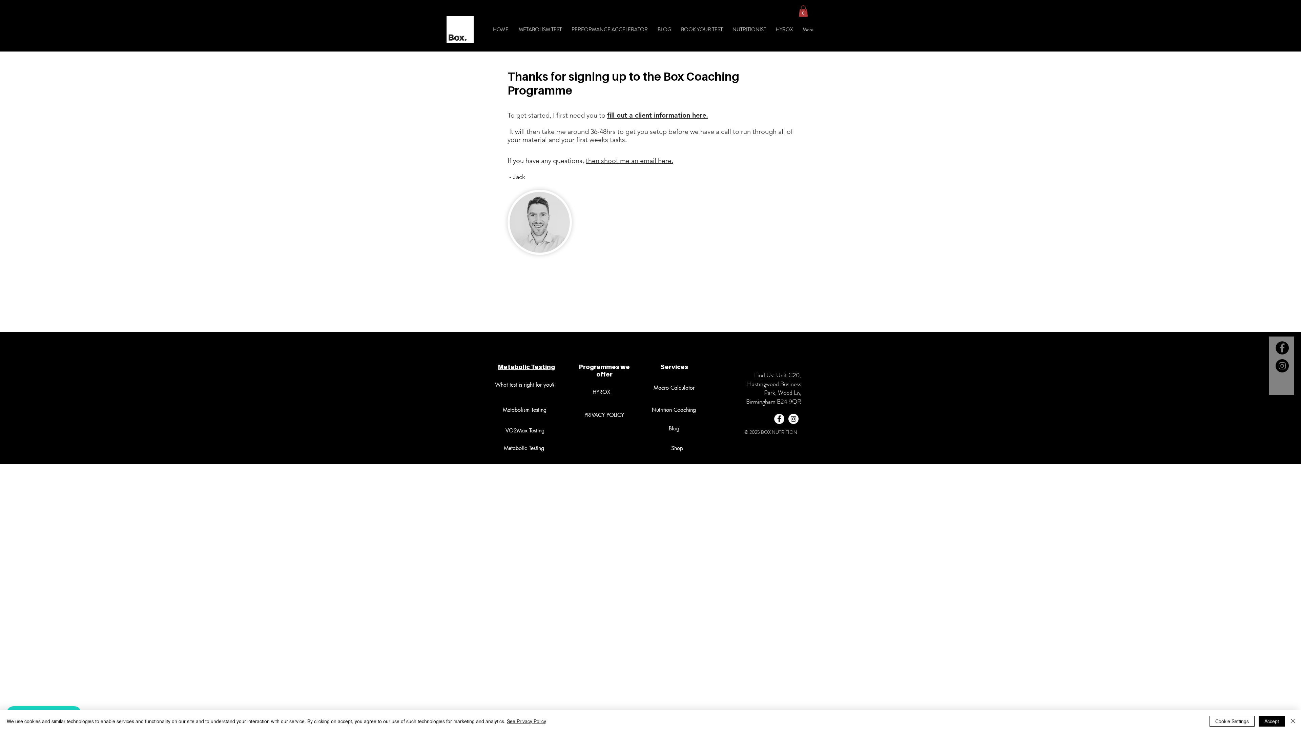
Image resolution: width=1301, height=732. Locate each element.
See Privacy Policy (526, 721)
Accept (1271, 721)
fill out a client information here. (657, 115)
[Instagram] (1282, 365)
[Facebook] (1282, 347)
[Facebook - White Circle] (779, 419)
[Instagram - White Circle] (793, 419)
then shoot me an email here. (629, 161)
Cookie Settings (1232, 721)
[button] (803, 11)
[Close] (1293, 721)
